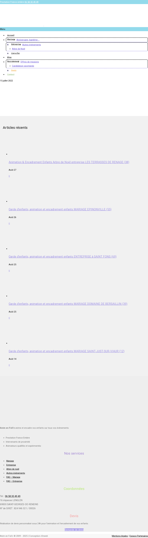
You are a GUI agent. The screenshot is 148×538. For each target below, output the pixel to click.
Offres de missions (30, 62)
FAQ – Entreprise (14, 481)
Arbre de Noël (18, 49)
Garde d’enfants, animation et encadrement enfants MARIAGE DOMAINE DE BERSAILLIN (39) (68, 304)
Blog (9, 57)
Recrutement (13, 61)
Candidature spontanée (23, 66)
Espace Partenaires (139, 536)
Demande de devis (74, 529)
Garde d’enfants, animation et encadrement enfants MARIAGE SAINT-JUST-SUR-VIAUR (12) (66, 351)
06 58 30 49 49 (31, 2)
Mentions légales (120, 536)
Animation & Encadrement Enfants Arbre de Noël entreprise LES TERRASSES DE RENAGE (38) (69, 162)
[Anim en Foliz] (43, 25)
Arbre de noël (12, 469)
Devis (13, 70)
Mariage (11, 39)
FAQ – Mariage (13, 477)
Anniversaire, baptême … (27, 40)
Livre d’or (15, 53)
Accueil (10, 35)
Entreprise (16, 44)
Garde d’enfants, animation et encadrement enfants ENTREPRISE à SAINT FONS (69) (62, 256)
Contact (10, 74)
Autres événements (31, 44)
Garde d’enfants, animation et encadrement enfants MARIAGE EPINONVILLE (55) (60, 209)
